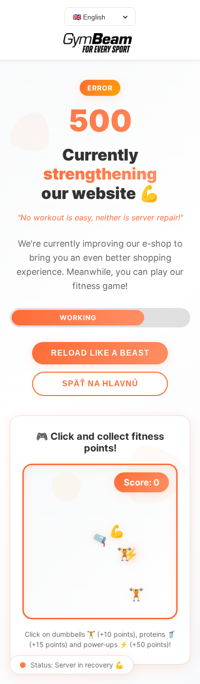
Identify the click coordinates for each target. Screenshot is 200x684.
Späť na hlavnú (100, 383)
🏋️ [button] (136, 594)
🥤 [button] (100, 539)
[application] (100, 541)
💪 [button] (116, 530)
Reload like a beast (100, 353)
